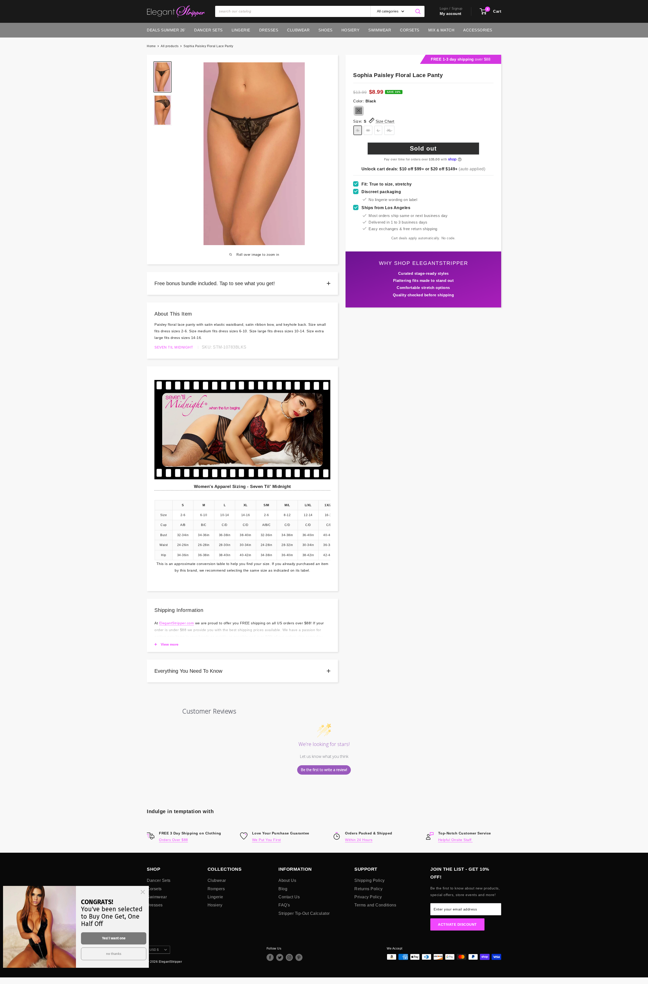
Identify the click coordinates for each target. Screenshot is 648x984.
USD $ (154, 950)
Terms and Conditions (375, 905)
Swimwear (379, 30)
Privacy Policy (368, 897)
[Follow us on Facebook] (270, 957)
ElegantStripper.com (176, 623)
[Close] (143, 892)
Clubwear (298, 30)
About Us (287, 880)
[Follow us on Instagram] (289, 957)
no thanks (113, 954)
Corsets (409, 30)
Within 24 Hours (359, 840)
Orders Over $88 (173, 840)
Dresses (268, 30)
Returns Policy (368, 889)
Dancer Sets (208, 30)
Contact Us (289, 897)
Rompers (216, 889)
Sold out (423, 148)
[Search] (418, 11)
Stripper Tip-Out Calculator (304, 913)
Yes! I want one (114, 938)
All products (169, 46)
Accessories (477, 30)
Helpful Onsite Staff (455, 840)
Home (151, 46)
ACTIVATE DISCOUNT (457, 924)
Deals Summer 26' (166, 30)
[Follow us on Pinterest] (298, 957)
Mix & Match (441, 30)
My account (450, 13)
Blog (282, 889)
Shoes (325, 30)
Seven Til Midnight (173, 347)
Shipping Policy (369, 880)
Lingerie (241, 30)
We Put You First (266, 840)
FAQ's (284, 905)
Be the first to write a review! (324, 769)
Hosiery (350, 30)
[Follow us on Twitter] (279, 957)
